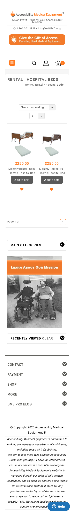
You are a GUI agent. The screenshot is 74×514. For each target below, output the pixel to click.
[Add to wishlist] (22, 189)
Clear (47, 338)
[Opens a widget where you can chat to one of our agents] (58, 507)
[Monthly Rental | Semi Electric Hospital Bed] (22, 144)
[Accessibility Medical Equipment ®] (37, 54)
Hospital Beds (55, 84)
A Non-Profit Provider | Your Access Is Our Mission (37, 21)
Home (29, 84)
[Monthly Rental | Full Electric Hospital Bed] (52, 144)
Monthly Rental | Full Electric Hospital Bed (52, 171)
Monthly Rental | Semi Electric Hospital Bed (21, 171)
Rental (39, 84)
